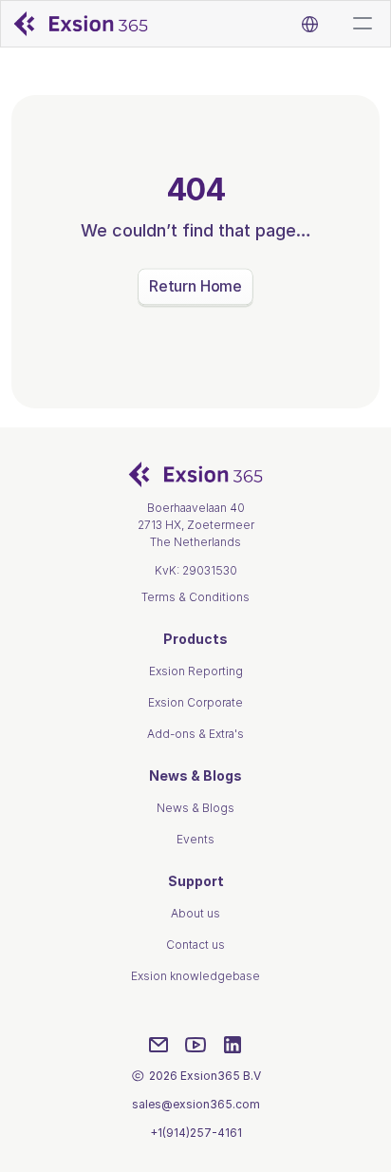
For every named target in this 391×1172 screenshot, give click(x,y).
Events (195, 839)
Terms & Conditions (195, 597)
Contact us (195, 944)
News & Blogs (195, 808)
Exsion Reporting (196, 671)
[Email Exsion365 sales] (158, 1044)
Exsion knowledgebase (195, 976)
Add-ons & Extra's (195, 734)
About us (195, 913)
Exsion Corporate (195, 702)
